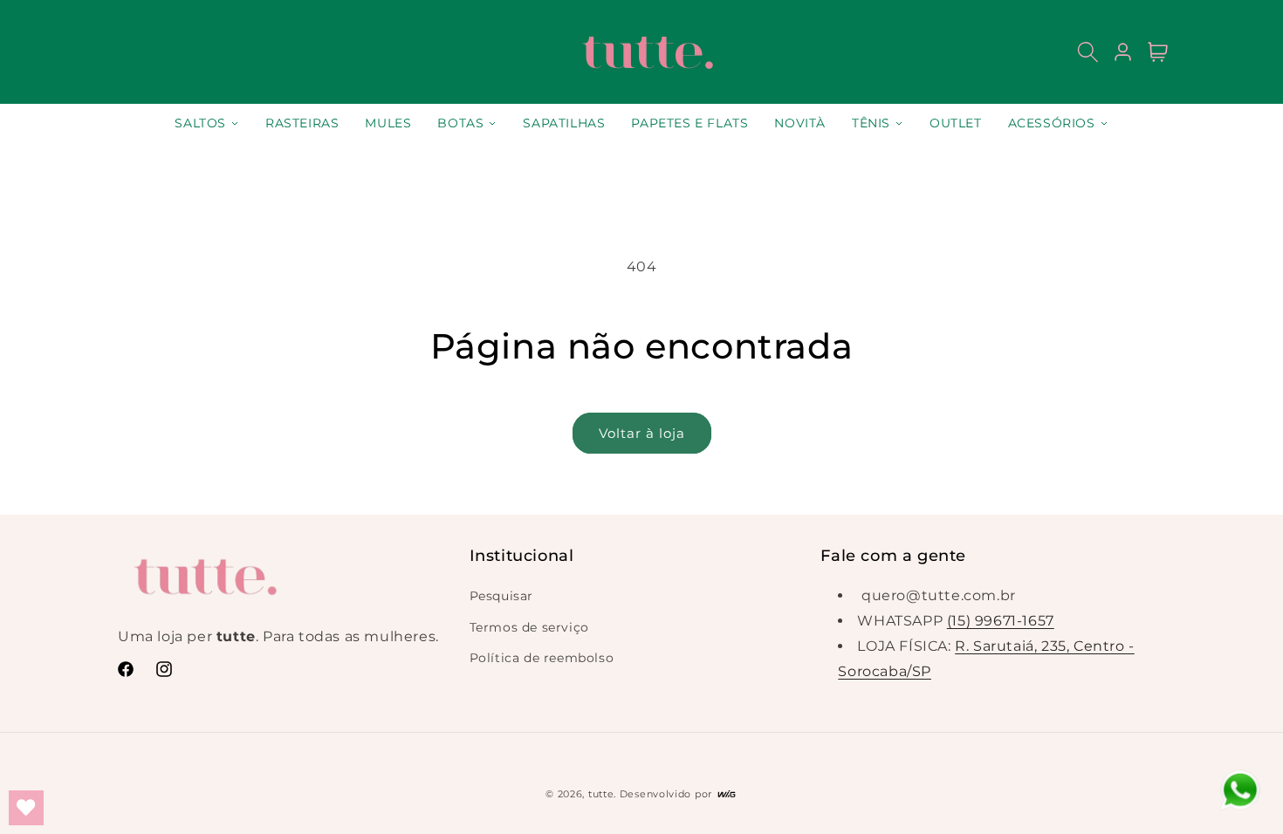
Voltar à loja (642, 433)
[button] (1088, 52)
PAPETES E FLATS (689, 123)
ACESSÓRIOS (1051, 123)
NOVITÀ (800, 123)
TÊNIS (871, 123)
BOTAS (460, 123)
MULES (388, 123)
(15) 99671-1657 (1000, 620)
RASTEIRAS (302, 123)
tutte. (602, 794)
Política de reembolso (542, 658)
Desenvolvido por (668, 794)
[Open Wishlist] (26, 807)
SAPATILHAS (564, 123)
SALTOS (200, 123)
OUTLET (956, 123)
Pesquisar (501, 596)
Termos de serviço (529, 627)
